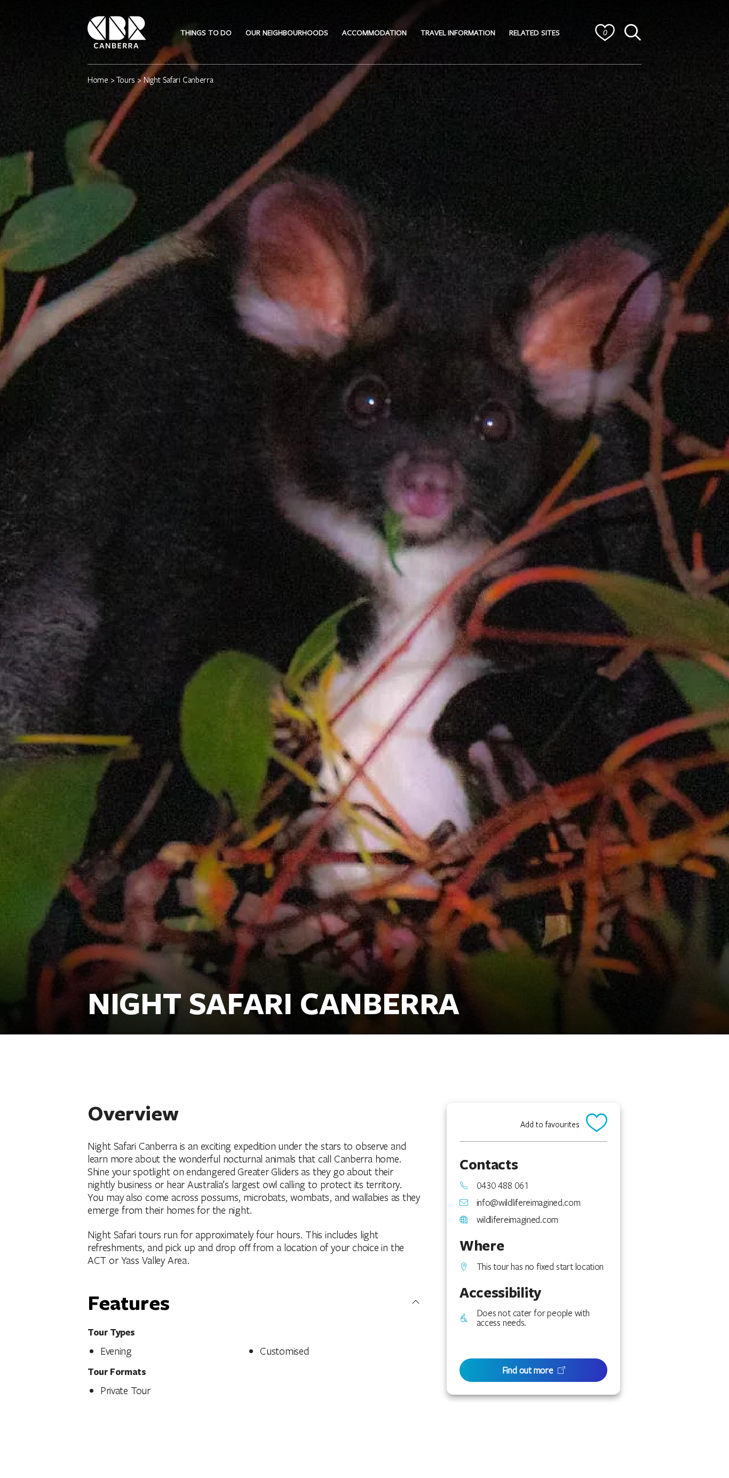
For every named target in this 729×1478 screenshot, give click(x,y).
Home (98, 79)
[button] (206, 32)
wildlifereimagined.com (517, 1220)
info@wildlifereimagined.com (529, 1202)
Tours (126, 79)
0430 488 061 (503, 1185)
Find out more (527, 1370)
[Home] (117, 30)
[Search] (632, 32)
